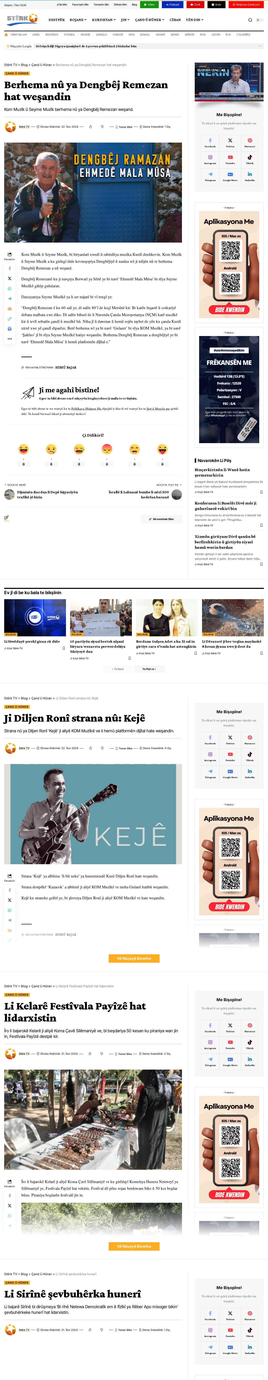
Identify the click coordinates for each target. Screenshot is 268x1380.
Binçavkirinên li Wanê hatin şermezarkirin (222, 472)
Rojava (11, 634)
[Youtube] (230, 160)
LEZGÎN (215, 34)
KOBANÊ (118, 34)
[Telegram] (210, 177)
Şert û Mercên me (158, 408)
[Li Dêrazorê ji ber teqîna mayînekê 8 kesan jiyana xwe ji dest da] (233, 617)
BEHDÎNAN (51, 34)
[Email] (10, 309)
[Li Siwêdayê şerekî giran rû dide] (35, 617)
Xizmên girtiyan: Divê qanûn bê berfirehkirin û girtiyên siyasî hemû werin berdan (225, 542)
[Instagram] (210, 160)
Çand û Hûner (17, 73)
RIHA (203, 34)
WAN (131, 34)
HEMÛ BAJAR (19, 34)
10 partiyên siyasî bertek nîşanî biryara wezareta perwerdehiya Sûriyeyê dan (97, 646)
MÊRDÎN (190, 34)
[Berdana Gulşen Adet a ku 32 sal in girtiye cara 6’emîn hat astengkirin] (167, 617)
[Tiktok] (250, 160)
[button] (259, 46)
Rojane (143, 634)
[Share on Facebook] (10, 269)
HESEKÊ (160, 34)
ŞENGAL (145, 34)
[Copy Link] (10, 319)
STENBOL (69, 34)
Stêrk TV (24, 126)
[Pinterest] (250, 143)
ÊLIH (228, 34)
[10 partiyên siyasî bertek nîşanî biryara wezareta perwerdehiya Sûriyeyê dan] (101, 617)
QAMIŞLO (101, 34)
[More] (10, 339)
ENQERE (85, 34)
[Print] (10, 329)
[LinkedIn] (250, 177)
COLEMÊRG (243, 34)
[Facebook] (210, 143)
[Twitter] (230, 143)
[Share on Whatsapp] (10, 289)
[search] (250, 20)
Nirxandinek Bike (163, 519)
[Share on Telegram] (10, 299)
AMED (36, 34)
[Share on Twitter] (10, 279)
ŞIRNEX (175, 34)
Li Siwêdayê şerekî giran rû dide (59, 46)
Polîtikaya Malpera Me (86, 408)
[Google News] (230, 177)
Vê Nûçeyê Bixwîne (134, 958)
